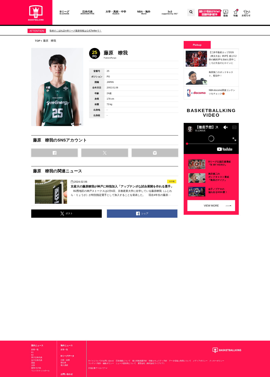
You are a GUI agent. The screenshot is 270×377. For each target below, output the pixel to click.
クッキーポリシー (216, 361)
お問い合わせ (67, 374)
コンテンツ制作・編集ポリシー (101, 363)
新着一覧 (35, 350)
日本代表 (87, 12)
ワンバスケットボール (40, 371)
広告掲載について (123, 361)
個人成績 (64, 365)
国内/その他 (36, 368)
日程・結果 (65, 360)
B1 (32, 352)
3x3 (170, 12)
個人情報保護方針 (139, 361)
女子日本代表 (36, 360)
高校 (33, 363)
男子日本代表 (36, 357)
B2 (32, 355)
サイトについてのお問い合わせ (101, 361)
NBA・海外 (143, 12)
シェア (144, 213)
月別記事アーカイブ (96, 368)
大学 (33, 365)
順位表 (63, 363)
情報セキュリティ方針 (158, 361)
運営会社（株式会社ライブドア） (151, 363)
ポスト (69, 213)
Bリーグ (64, 12)
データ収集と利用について (180, 361)
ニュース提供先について (126, 363)
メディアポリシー (200, 361)
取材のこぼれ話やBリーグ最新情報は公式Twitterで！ (76, 30)
